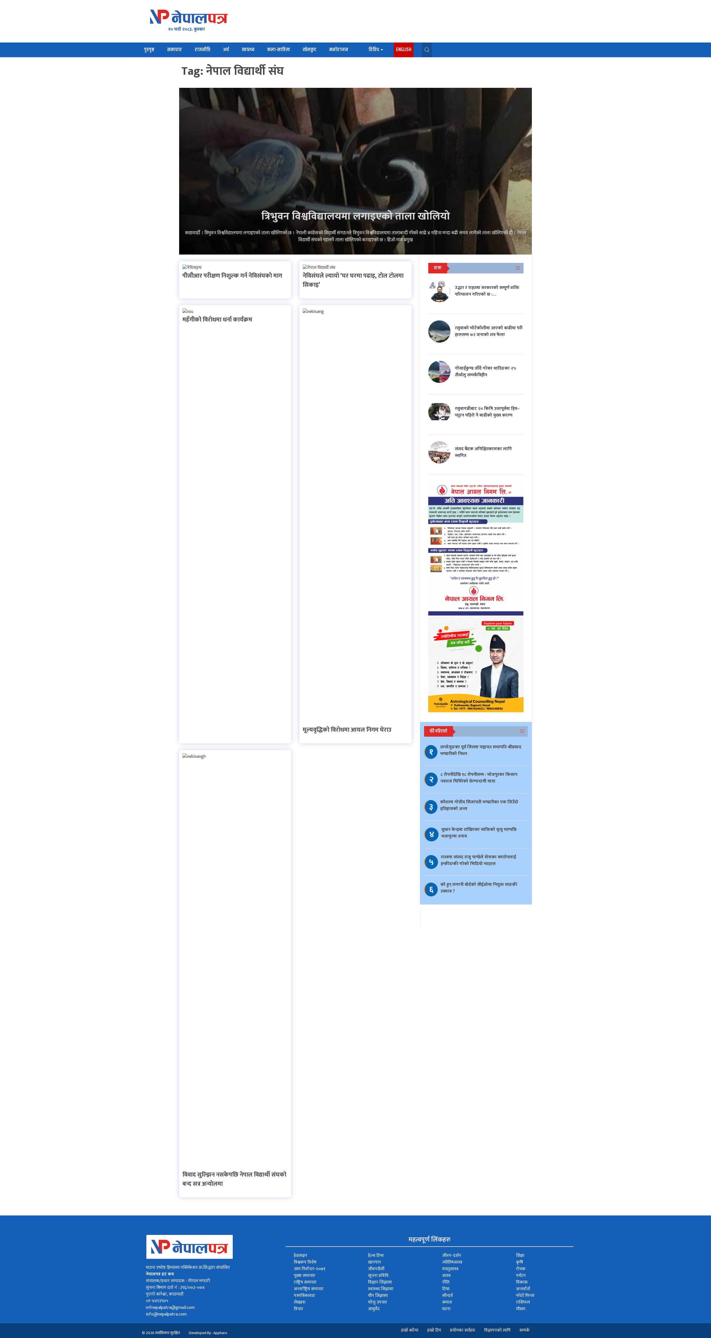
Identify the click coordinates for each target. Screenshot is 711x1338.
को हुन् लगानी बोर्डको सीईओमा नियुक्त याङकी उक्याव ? (478, 888)
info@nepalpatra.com (166, 1314)
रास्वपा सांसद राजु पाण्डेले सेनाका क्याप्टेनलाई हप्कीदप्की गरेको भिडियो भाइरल (478, 860)
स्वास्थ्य (248, 50)
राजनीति (202, 50)
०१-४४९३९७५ (157, 1301)
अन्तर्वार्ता (523, 1289)
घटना (446, 1309)
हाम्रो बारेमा (409, 1330)
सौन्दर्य (447, 1295)
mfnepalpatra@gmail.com (170, 1307)
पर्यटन (521, 1275)
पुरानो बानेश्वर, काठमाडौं (164, 1294)
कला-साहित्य (278, 50)
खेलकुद (309, 50)
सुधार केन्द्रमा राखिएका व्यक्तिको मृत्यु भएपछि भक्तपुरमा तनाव (479, 833)
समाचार (174, 50)
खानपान (374, 1262)
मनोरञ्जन (338, 50)
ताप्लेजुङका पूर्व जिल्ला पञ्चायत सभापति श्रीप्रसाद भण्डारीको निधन (480, 750)
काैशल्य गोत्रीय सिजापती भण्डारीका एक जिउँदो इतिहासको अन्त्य (479, 805)
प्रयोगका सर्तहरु (462, 1330)
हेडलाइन (300, 1255)
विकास (521, 1282)
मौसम (520, 1309)
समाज (447, 1302)
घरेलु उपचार (377, 1302)
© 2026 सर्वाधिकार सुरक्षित (161, 1333)
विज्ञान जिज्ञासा (380, 1282)
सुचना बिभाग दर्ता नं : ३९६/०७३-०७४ (175, 1287)
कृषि (519, 1262)
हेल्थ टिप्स (376, 1255)
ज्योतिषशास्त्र (452, 1262)
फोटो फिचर (525, 1295)
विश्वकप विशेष (305, 1262)
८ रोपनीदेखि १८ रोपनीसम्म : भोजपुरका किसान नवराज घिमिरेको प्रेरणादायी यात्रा (478, 778)
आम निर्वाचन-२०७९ (309, 1269)
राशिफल (523, 1302)
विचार (298, 1309)
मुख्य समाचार (304, 1275)
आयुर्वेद (374, 1309)
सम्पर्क (524, 1330)
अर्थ (226, 50)
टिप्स (446, 1289)
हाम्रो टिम (434, 1330)
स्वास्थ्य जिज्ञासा (380, 1289)
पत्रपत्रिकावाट (304, 1295)
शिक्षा (520, 1255)
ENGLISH (403, 50)
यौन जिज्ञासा (378, 1295)
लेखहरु (300, 1302)
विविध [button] (374, 50)
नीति (445, 1282)
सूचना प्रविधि (378, 1275)
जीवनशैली (376, 1269)
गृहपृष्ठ (149, 50)
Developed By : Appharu (208, 1333)
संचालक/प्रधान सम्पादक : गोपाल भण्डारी (178, 1281)
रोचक (520, 1269)
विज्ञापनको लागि (497, 1330)
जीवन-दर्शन (451, 1255)
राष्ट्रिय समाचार (305, 1282)
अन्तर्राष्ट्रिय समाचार (309, 1289)
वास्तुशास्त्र (450, 1269)
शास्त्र (446, 1275)
